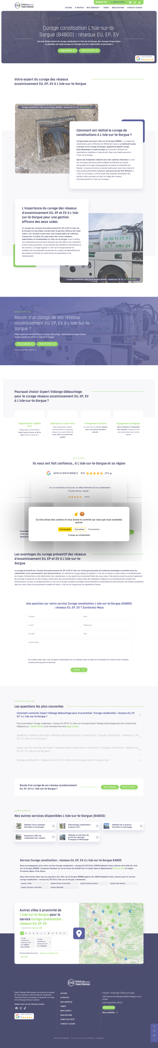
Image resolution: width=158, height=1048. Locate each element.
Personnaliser (94, 529)
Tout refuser (79, 529)
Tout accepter (65, 529)
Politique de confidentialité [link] (79, 535)
